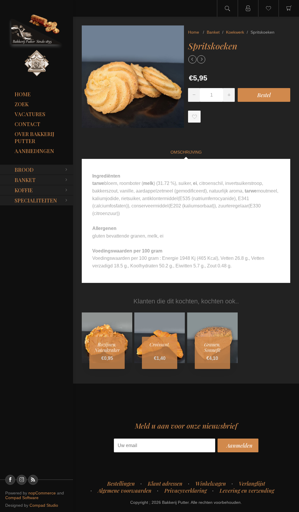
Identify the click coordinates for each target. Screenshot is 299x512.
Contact (27, 124)
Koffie (24, 190)
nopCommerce (42, 493)
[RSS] (33, 480)
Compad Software (22, 497)
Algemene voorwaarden (125, 490)
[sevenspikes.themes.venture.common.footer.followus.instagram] (22, 480)
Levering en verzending (247, 490)
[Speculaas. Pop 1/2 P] (192, 59)
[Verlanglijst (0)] (268, 8)
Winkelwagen (210, 483)
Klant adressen (165, 483)
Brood (24, 169)
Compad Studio (43, 505)
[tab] (186, 152)
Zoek (22, 104)
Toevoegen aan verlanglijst (194, 117)
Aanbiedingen (34, 150)
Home (23, 94)
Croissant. (160, 344)
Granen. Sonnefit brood (212, 350)
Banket (25, 179)
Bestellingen (121, 483)
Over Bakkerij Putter (34, 137)
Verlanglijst (252, 483)
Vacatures (30, 114)
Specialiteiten (36, 200)
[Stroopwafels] (201, 59)
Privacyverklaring (185, 490)
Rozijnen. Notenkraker (107, 347)
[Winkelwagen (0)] (289, 8)
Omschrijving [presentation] (186, 152)
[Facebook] (10, 480)
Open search (227, 8)
